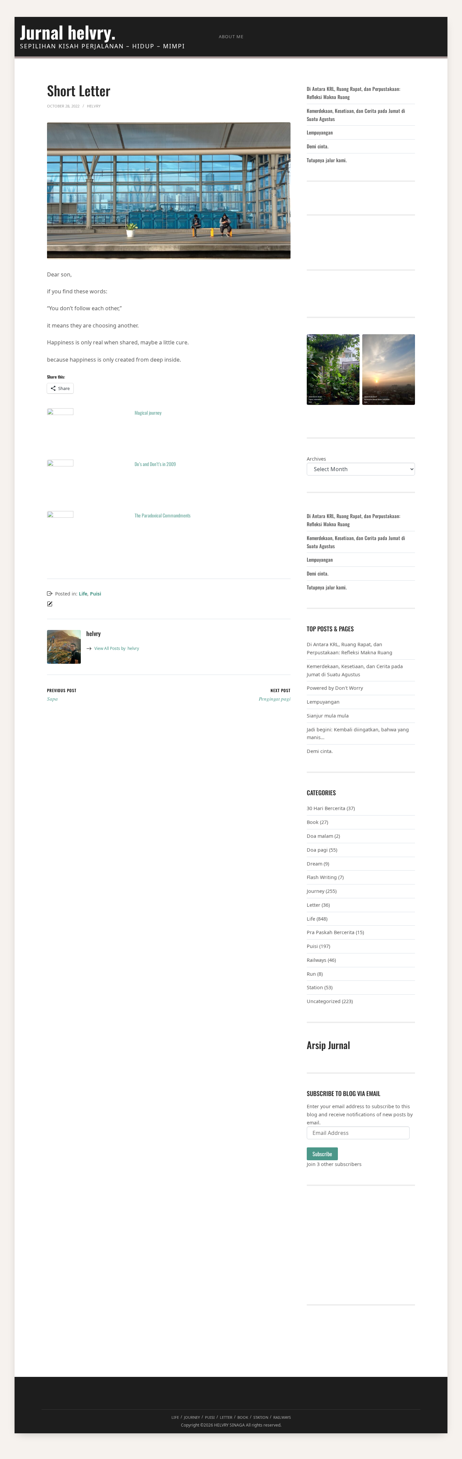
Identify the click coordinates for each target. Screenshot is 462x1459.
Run (311, 974)
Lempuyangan (320, 132)
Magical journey (148, 412)
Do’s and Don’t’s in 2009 (155, 463)
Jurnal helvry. (67, 32)
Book (313, 822)
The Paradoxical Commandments (162, 515)
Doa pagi (317, 850)
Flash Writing (322, 877)
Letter (313, 905)
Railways (316, 960)
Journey (315, 891)
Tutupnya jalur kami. (327, 160)
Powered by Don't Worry (335, 688)
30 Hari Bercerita (326, 808)
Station (315, 987)
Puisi (95, 593)
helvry (116, 648)
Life (83, 593)
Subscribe (322, 1154)
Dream (314, 863)
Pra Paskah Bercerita (330, 932)
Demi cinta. (317, 146)
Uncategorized (324, 1001)
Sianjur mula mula (328, 715)
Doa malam (320, 836)
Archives (316, 459)
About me (231, 36)
